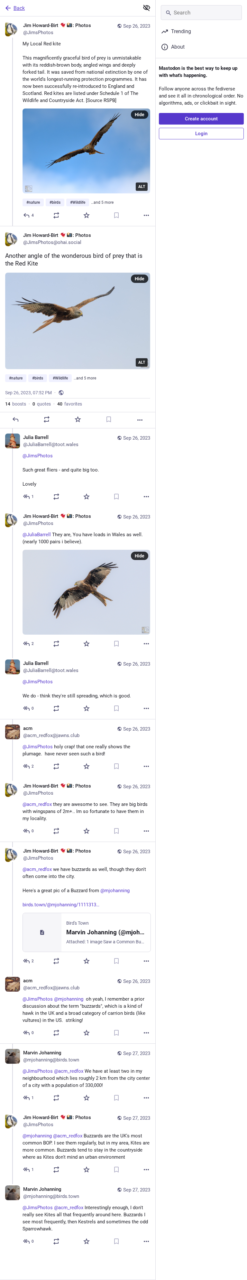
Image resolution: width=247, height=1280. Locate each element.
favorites (69, 403)
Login (201, 133)
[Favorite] (86, 215)
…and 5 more (102, 202)
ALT (141, 186)
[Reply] (15, 419)
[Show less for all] (146, 7)
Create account (201, 119)
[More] (146, 215)
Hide (139, 114)
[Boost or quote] (56, 215)
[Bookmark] (116, 215)
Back (19, 8)
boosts (15, 403)
